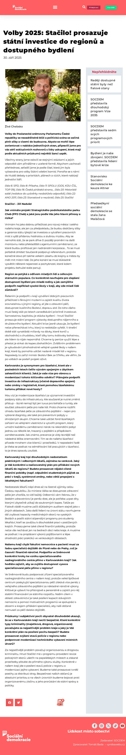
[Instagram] (101, 725)
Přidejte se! (93, 7)
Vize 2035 (111, 7)
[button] (9, 702)
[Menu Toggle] (55, 7)
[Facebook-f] (94, 725)
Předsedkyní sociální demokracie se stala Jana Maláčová (101, 211)
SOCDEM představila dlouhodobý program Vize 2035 (101, 107)
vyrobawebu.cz (116, 744)
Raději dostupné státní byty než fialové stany (103, 84)
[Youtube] (122, 725)
